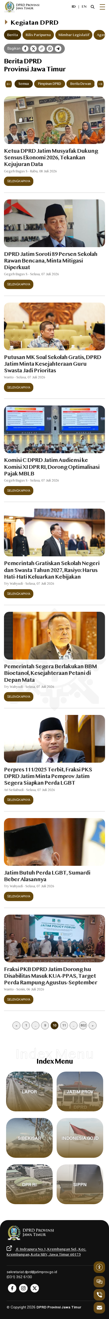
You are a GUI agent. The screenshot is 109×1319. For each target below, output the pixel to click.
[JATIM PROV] (80, 1111)
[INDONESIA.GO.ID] (80, 1157)
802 (83, 1026)
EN (84, 6)
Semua (24, 84)
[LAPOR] (29, 1111)
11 (64, 1026)
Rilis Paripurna (38, 35)
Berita (12, 35)
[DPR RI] (29, 1204)
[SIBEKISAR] (29, 1157)
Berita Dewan (80, 84)
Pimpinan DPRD (49, 84)
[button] (8, 84)
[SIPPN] (80, 1204)
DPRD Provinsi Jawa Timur (59, 1308)
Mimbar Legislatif (73, 35)
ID (74, 6)
